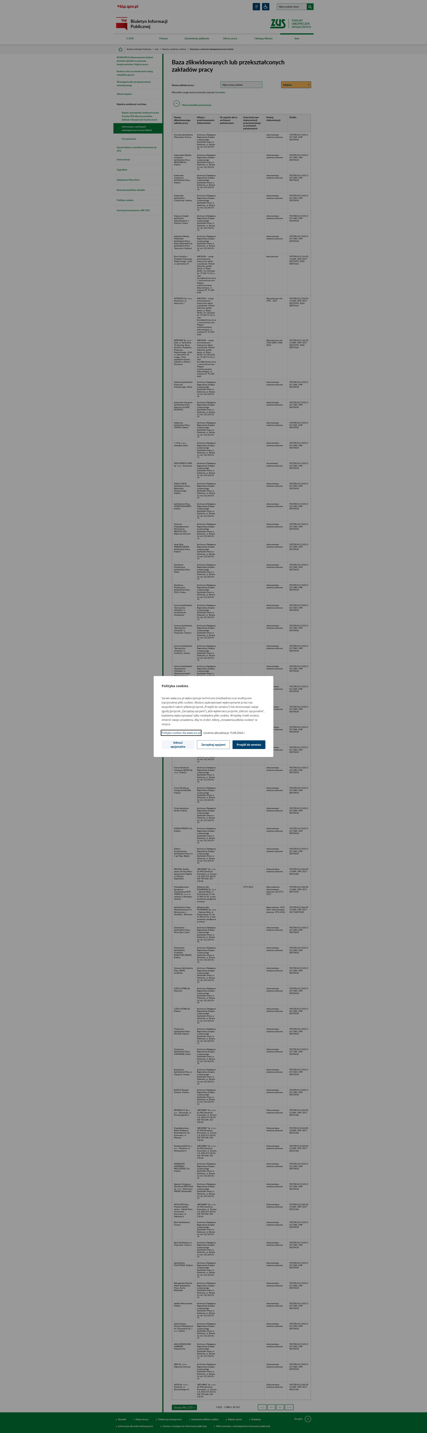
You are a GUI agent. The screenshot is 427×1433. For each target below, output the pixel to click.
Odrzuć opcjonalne (177, 744)
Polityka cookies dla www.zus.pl (181, 733)
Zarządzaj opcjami (213, 744)
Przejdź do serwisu (249, 744)
